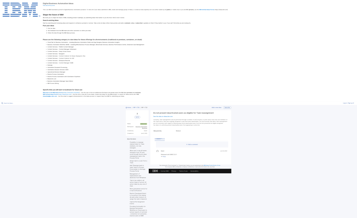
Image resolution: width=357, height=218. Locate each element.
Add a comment (193, 144)
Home (129, 107)
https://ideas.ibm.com (65, 94)
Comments (159, 139)
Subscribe (227, 107)
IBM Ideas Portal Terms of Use (212, 165)
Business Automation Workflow (141, 127)
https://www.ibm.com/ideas (71, 92)
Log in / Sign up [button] (348, 103)
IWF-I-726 (136, 107)
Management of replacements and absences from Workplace (138, 175)
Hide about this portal (49, 5)
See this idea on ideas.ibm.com (163, 116)
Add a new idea (216, 107)
